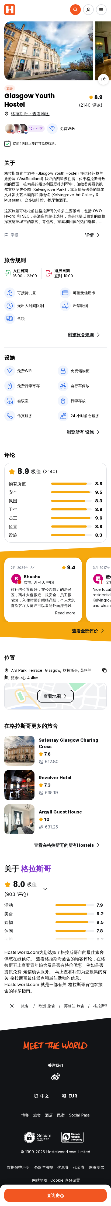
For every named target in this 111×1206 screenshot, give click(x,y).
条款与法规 (43, 1167)
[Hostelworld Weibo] (55, 1076)
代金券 (78, 1167)
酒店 (49, 1115)
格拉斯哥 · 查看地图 (30, 113)
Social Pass (79, 1115)
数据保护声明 (18, 1167)
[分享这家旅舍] (103, 79)
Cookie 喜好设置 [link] (65, 1180)
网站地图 (39, 1180)
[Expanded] (11, 1005)
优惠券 (63, 1167)
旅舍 (9, 88)
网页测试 (96, 1167)
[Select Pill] (75, 9)
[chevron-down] (45, 888)
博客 (25, 1115)
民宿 (61, 1115)
